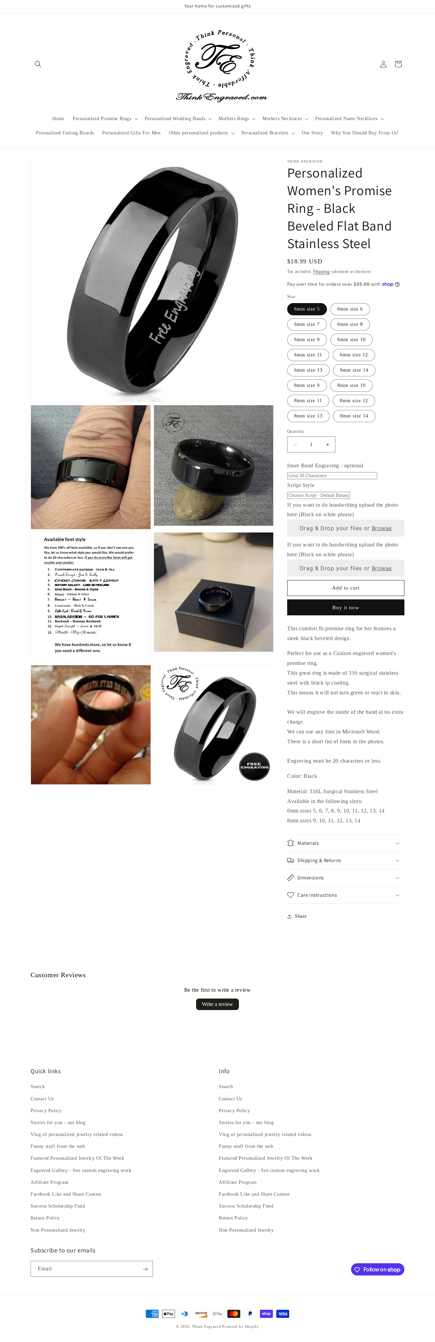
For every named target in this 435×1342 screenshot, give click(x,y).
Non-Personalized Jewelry (58, 1230)
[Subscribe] (145, 1269)
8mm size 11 (308, 400)
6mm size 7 (307, 324)
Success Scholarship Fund (58, 1206)
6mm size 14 (354, 370)
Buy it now (345, 607)
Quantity (295, 431)
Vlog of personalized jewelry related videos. (77, 1134)
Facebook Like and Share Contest (66, 1194)
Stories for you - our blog (58, 1122)
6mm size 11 (308, 354)
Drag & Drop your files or (346, 528)
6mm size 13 (308, 370)
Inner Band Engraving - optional (325, 465)
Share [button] (301, 916)
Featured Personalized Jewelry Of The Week (77, 1158)
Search (38, 1086)
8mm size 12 (354, 400)
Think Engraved (206, 1326)
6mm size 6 (350, 309)
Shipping (321, 271)
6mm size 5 (307, 309)
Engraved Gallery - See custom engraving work (81, 1170)
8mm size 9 (307, 385)
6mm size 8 (350, 324)
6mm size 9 (307, 339)
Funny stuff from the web (58, 1146)
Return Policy (45, 1218)
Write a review (217, 1004)
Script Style (300, 485)
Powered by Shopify (240, 1326)
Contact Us (42, 1098)
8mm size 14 (354, 415)
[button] (38, 64)
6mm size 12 (354, 354)
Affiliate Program (49, 1182)
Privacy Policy (46, 1110)
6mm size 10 (351, 339)
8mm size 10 (351, 385)
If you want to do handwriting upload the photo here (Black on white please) (342, 510)
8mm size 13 (308, 415)
